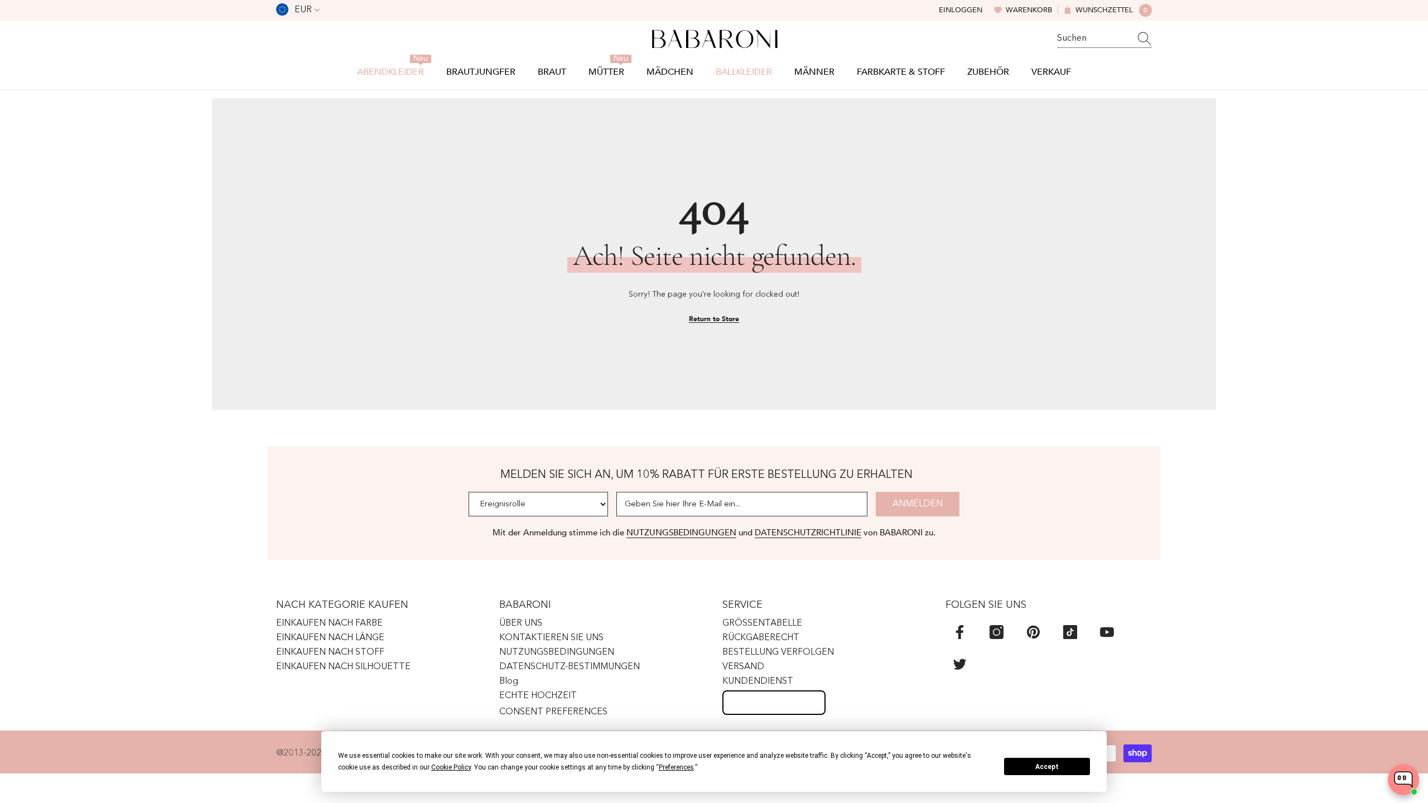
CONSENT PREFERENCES (553, 712)
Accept (1047, 767)
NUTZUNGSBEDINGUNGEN (681, 532)
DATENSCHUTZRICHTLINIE (808, 532)
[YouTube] (1107, 632)
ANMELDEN (918, 504)
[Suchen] (1104, 39)
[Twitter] (959, 664)
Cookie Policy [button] (451, 767)
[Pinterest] (1033, 632)
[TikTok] (1070, 632)
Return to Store (714, 319)
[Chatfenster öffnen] (1403, 779)
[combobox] (1094, 38)
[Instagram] (996, 632)
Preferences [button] (676, 767)
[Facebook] (959, 632)
